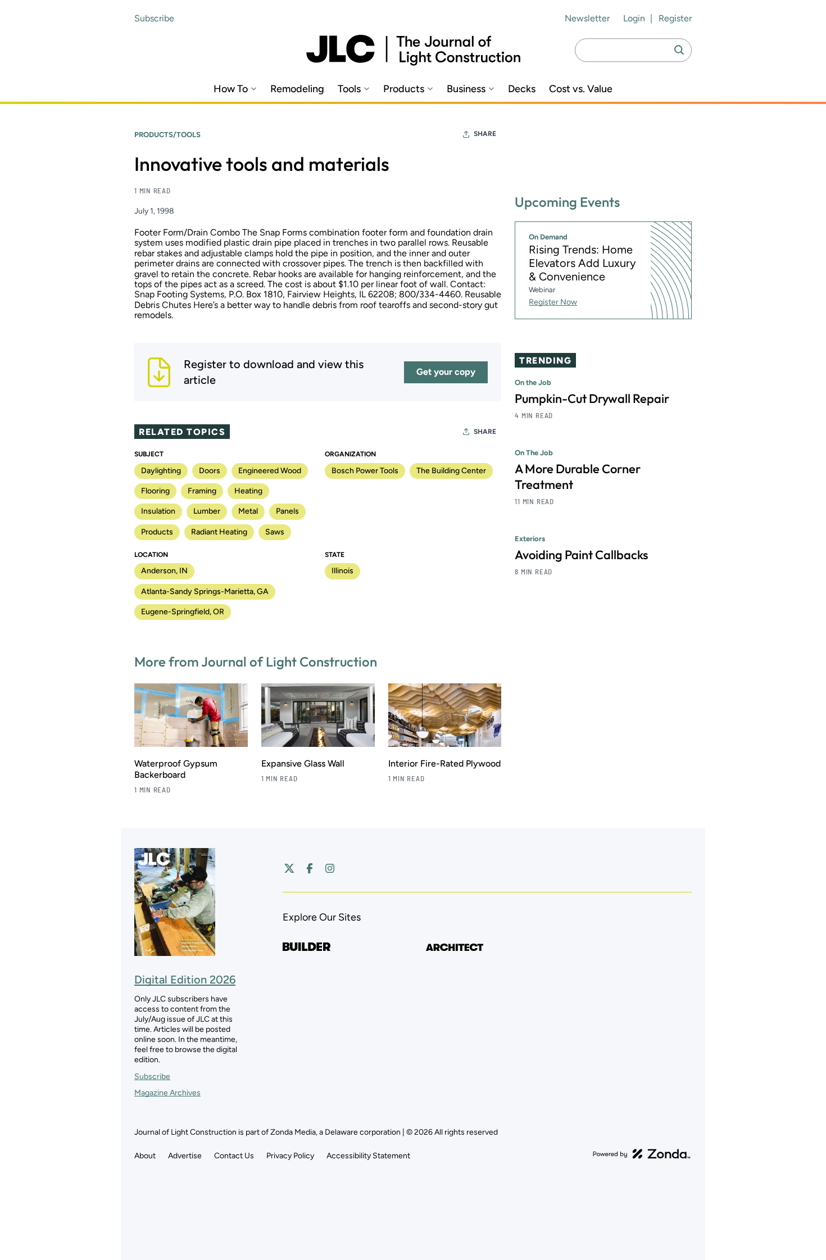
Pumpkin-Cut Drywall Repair (592, 398)
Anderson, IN (164, 570)
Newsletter (587, 18)
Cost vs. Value (580, 89)
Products (403, 89)
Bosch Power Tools (365, 470)
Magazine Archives (167, 1093)
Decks (521, 89)
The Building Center (451, 470)
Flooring (155, 491)
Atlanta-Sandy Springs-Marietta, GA (205, 591)
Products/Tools (167, 134)
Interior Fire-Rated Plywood (444, 763)
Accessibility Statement (368, 1156)
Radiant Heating (219, 532)
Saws (274, 532)
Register (675, 18)
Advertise (185, 1156)
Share (485, 134)
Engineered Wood (269, 470)
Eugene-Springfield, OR (182, 612)
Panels (287, 511)
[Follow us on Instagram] (330, 868)
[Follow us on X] (289, 868)
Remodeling (297, 89)
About (145, 1156)
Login (634, 18)
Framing (202, 491)
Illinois (342, 570)
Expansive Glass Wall (302, 763)
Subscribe (154, 18)
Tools (349, 89)
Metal (248, 511)
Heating (248, 491)
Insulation (158, 511)
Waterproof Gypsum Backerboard (175, 769)
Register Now (553, 302)
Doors (209, 470)
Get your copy (445, 371)
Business (466, 89)
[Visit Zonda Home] (642, 1153)
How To (231, 89)
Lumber (206, 511)
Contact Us (234, 1156)
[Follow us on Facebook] (309, 868)
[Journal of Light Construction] (413, 50)
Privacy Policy (290, 1156)
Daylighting (161, 470)
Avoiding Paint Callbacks (581, 555)
